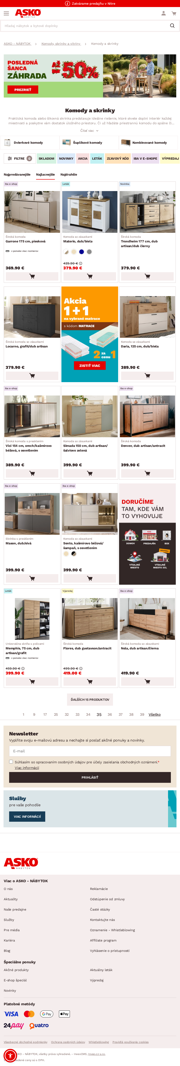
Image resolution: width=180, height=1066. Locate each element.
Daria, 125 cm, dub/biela (140, 344)
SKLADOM (46, 158)
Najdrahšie (68, 174)
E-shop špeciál (15, 980)
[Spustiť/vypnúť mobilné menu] (6, 13)
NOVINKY (66, 158)
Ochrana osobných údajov (68, 1042)
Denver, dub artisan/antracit (143, 444)
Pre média (12, 930)
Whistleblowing (99, 1042)
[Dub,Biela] (66, 252)
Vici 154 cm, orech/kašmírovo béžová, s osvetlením (29, 446)
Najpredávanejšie (17, 174)
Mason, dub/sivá (19, 541)
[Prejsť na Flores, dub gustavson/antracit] (90, 619)
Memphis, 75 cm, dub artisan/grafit (25, 648)
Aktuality (11, 899)
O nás (8, 889)
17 (45, 714)
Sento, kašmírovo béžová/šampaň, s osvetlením (83, 543)
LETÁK (97, 158)
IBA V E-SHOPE (145, 158)
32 (67, 714)
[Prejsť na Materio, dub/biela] (90, 212)
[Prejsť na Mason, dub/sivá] (32, 514)
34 (88, 714)
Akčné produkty (16, 970)
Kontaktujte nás (102, 920)
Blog (7, 951)
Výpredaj (97, 980)
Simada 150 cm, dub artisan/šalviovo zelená (85, 446)
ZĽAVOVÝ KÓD (118, 158)
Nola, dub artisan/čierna (140, 646)
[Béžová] (74, 252)
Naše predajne (15, 909)
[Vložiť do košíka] (32, 276)
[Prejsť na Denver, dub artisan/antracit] (147, 416)
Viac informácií (27, 768)
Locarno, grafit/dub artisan (27, 344)
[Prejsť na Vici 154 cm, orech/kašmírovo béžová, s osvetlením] (32, 416)
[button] (10, 1055)
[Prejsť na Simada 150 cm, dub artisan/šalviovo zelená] (90, 416)
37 (121, 714)
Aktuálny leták (101, 970)
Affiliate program (103, 940)
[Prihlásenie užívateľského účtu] (163, 13)
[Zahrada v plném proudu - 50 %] (90, 96)
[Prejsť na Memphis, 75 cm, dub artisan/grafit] (32, 619)
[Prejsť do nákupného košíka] (174, 13)
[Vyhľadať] (174, 26)
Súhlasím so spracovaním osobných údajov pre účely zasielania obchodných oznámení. (86, 762)
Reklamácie (99, 889)
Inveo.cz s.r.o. (96, 1054)
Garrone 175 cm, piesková (25, 239)
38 (131, 714)
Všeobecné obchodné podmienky (25, 1042)
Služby (9, 920)
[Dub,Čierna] (74, 554)
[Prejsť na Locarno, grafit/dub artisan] (32, 317)
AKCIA (82, 158)
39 (142, 714)
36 (110, 714)
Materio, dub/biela (78, 239)
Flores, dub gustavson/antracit (87, 646)
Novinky (10, 990)
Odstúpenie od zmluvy (107, 899)
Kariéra (9, 940)
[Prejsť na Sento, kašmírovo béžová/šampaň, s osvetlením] (90, 514)
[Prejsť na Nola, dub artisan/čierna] (147, 619)
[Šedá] (89, 252)
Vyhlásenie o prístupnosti (110, 951)
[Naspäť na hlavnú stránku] (28, 13)
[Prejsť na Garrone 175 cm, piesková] (32, 212)
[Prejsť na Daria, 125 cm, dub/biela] (147, 317)
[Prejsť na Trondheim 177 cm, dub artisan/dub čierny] (147, 212)
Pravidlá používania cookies (130, 1042)
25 (56, 714)
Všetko (155, 714)
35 (99, 714)
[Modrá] (81, 252)
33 (77, 714)
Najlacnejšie (45, 174)
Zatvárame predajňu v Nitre (93, 3)
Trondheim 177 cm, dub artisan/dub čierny (139, 241)
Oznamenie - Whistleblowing (112, 930)
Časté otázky (100, 909)
